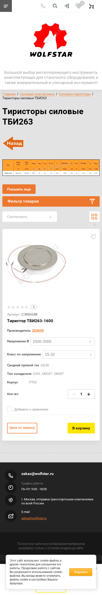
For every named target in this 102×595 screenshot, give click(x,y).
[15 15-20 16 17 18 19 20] (68, 355)
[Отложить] (93, 237)
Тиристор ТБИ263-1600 (30, 320)
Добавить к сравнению (31, 409)
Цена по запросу (22, 427)
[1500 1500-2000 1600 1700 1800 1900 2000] (62, 342)
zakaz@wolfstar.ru (37, 473)
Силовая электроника (37, 94)
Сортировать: (17, 216)
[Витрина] (94, 216)
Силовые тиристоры (75, 94)
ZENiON (38, 330)
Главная (9, 94)
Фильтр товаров (23, 201)
